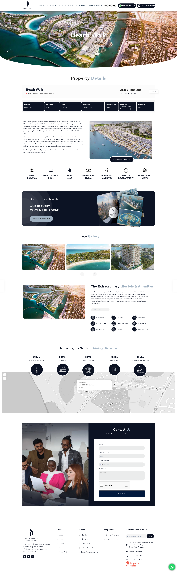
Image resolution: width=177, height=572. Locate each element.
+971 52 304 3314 (128, 5)
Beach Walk (82, 382)
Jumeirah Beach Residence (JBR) (43, 93)
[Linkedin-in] (28, 556)
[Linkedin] (110, 5)
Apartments (65, 107)
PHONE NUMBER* (104, 460)
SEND (150, 536)
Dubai (29, 93)
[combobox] (101, 464)
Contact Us (72, 5)
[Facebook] (114, 5)
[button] (122, 159)
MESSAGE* (102, 468)
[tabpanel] (43, 257)
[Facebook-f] (24, 556)
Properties (50, 5)
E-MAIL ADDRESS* (104, 452)
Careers (82, 5)
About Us (62, 5)
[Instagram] (106, 5)
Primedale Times (94, 5)
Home (41, 5)
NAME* (101, 444)
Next (95, 274)
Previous (82, 274)
